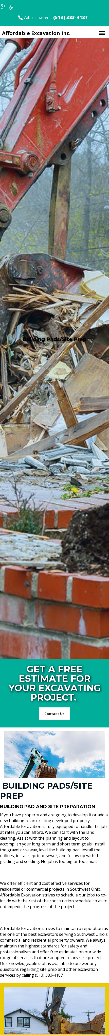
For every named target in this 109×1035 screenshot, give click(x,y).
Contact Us (54, 713)
